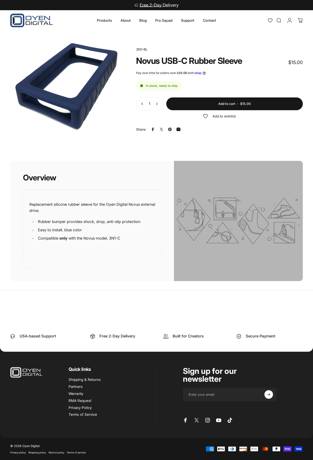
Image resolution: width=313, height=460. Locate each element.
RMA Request (80, 400)
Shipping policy (37, 452)
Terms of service (76, 452)
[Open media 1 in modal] (65, 87)
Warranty (76, 393)
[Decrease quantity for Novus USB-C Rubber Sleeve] (141, 104)
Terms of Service (83, 414)
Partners (76, 386)
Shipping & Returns (85, 379)
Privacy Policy (80, 407)
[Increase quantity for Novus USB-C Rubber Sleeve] (158, 104)
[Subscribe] (268, 394)
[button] (271, 20)
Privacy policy (18, 452)
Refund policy (56, 452)
